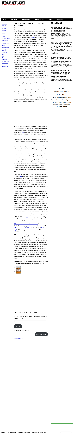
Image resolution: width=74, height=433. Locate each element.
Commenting (60, 19)
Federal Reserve (26, 19)
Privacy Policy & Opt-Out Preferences (38, 432)
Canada (3, 36)
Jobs (3, 56)
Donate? (50, 19)
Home (4, 19)
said (23, 132)
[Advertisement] (47, 14)
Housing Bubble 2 (39, 19)
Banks (3, 33)
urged (20, 176)
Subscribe (18, 326)
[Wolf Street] (13, 5)
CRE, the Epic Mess (6, 38)
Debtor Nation (5, 42)
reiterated (16, 143)
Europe (3, 45)
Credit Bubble (5, 40)
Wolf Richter (14, 19)
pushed (33, 37)
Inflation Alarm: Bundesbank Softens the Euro (26, 224)
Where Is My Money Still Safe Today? (23, 228)
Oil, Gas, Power (5, 61)
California (4, 34)
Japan (3, 54)
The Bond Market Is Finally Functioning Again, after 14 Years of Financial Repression (61, 29)
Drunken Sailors (5, 43)
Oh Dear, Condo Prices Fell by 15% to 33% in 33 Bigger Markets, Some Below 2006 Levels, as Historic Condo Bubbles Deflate (61, 59)
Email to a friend (18, 338)
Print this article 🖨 (41, 334)
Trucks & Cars (5, 63)
